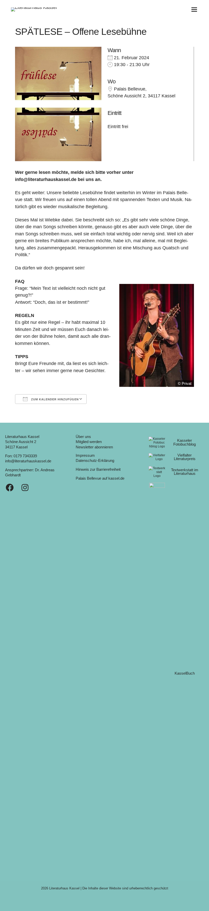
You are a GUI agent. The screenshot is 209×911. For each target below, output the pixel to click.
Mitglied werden (89, 442)
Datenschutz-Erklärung (95, 461)
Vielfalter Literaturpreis (184, 457)
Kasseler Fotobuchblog (184, 442)
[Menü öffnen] (194, 9)
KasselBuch (185, 673)
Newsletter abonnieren (94, 447)
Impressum (85, 455)
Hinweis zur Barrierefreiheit (98, 469)
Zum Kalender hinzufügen (54, 399)
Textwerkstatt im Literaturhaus (184, 472)
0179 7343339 (25, 456)
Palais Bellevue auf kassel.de (100, 478)
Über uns (83, 437)
